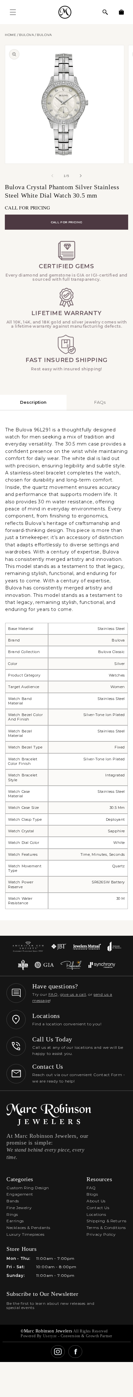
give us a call (73, 994)
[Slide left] (52, 176)
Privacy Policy (101, 1234)
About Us (96, 1201)
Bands (12, 1201)
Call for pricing (67, 222)
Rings (12, 1214)
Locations (96, 1214)
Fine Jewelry (19, 1208)
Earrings (15, 1221)
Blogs (92, 1194)
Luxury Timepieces (25, 1234)
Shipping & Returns (107, 1221)
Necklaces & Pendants (28, 1227)
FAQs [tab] (100, 402)
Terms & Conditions (106, 1227)
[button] (105, 12)
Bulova (26, 35)
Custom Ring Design (27, 1188)
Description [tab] (33, 402)
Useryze (50, 1336)
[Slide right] (81, 176)
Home (10, 35)
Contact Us (98, 1208)
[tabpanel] (66, 665)
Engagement (19, 1194)
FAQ (53, 994)
